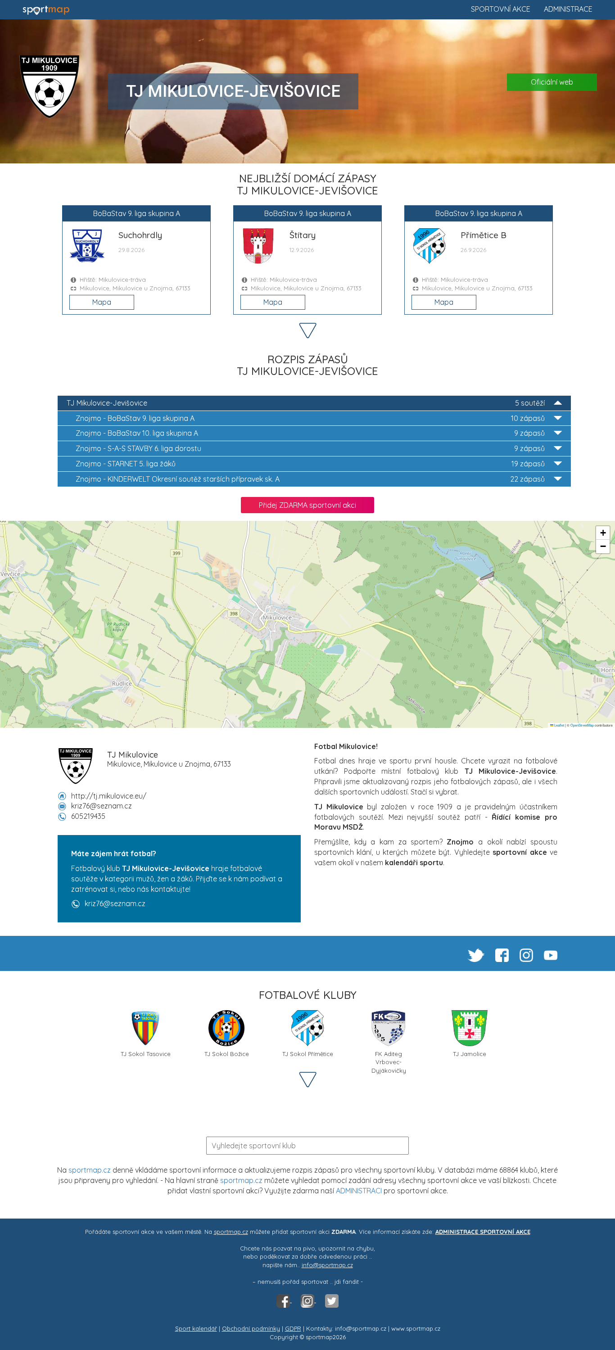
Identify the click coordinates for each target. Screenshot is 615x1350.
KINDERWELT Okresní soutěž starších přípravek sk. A (310, 478)
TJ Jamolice (469, 1053)
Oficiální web (552, 81)
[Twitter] (332, 1300)
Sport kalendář (196, 1328)
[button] (603, 533)
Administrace (568, 9)
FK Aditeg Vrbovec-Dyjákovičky (388, 1057)
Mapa (101, 302)
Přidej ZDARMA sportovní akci (307, 505)
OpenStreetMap (582, 724)
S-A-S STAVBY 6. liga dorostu (310, 448)
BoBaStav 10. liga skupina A (310, 433)
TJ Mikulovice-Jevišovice (306, 402)
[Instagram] (308, 1300)
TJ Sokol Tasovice (146, 1053)
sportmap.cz (89, 1169)
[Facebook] (284, 1300)
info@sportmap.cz (327, 1265)
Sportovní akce (500, 9)
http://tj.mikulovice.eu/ (108, 795)
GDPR (293, 1328)
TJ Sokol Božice (226, 1053)
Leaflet (558, 724)
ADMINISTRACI (359, 1190)
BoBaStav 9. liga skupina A (310, 418)
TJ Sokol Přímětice (307, 1053)
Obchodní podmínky (251, 1328)
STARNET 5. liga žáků (310, 463)
